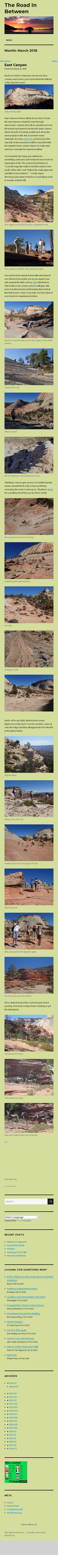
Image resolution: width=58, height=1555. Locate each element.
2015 (13, 1428)
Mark (50, 489)
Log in (10, 1502)
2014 (12, 1431)
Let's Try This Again (16, 1330)
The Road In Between (21, 8)
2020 (13, 1410)
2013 (12, 1435)
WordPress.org (14, 1513)
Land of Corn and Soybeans (20, 1338)
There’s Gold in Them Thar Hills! (22, 1346)
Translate (26, 1220)
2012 (12, 1438)
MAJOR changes (15, 1322)
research (27, 139)
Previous (6, 61)
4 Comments (10, 1186)
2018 (13, 1417)
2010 (12, 1441)
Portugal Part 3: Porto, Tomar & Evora (25, 1305)
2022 (13, 1404)
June (15, 1386)
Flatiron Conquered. (17, 1242)
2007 (13, 1445)
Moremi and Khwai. (16, 1255)
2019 (13, 1414)
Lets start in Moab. (16, 1245)
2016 (13, 1424)
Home (24, 1524)
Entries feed (13, 1506)
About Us (32, 1524)
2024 (13, 1397)
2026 (13, 1383)
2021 (13, 1407)
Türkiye (11, 1248)
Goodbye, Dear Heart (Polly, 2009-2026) (26, 1297)
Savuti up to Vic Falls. (17, 1252)
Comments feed (15, 1509)
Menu (9, 40)
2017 (13, 1421)
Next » (55, 61)
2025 (13, 1393)
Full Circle (12, 1355)
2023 (13, 1400)
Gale (35, 282)
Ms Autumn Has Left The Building (23, 1313)
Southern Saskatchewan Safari (22, 1288)
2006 (13, 1448)
